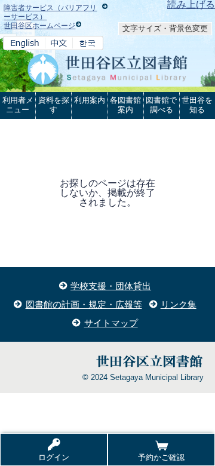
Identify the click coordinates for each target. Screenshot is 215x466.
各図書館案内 (125, 105)
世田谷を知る (197, 105)
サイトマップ (111, 323)
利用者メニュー (17, 105)
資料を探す (53, 105)
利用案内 (89, 100)
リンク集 (178, 304)
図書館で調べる (161, 105)
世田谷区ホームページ (39, 25)
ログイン (53, 457)
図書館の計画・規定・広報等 (84, 304)
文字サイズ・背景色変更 (165, 28)
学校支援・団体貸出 (110, 286)
